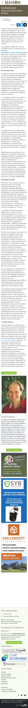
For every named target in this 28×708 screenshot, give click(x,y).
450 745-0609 (7, 614)
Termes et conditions (7, 689)
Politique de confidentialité (8, 691)
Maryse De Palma (6, 676)
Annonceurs (4, 683)
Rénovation (23, 21)
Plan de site (4, 687)
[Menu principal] (2, 2)
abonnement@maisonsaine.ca (11, 616)
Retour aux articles (9, 373)
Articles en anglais (6, 674)
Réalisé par (18, 705)
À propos (3, 672)
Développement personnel (8, 678)
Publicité (3, 679)
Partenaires (4, 681)
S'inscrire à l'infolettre (14, 450)
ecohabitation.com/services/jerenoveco (14, 52)
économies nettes (6, 340)
